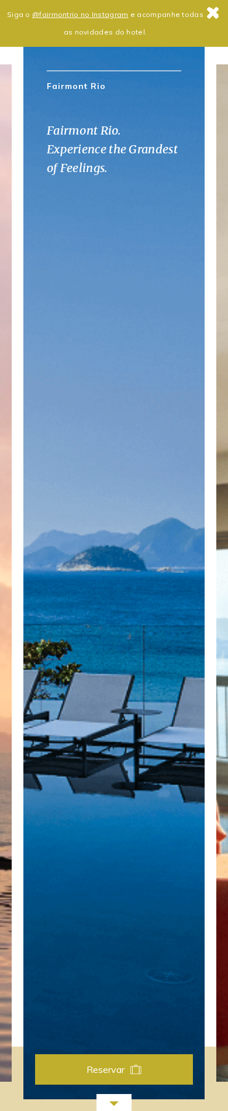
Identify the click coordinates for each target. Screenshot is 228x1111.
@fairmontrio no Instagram (80, 14)
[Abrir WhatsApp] (198, 1081)
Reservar (106, 1069)
